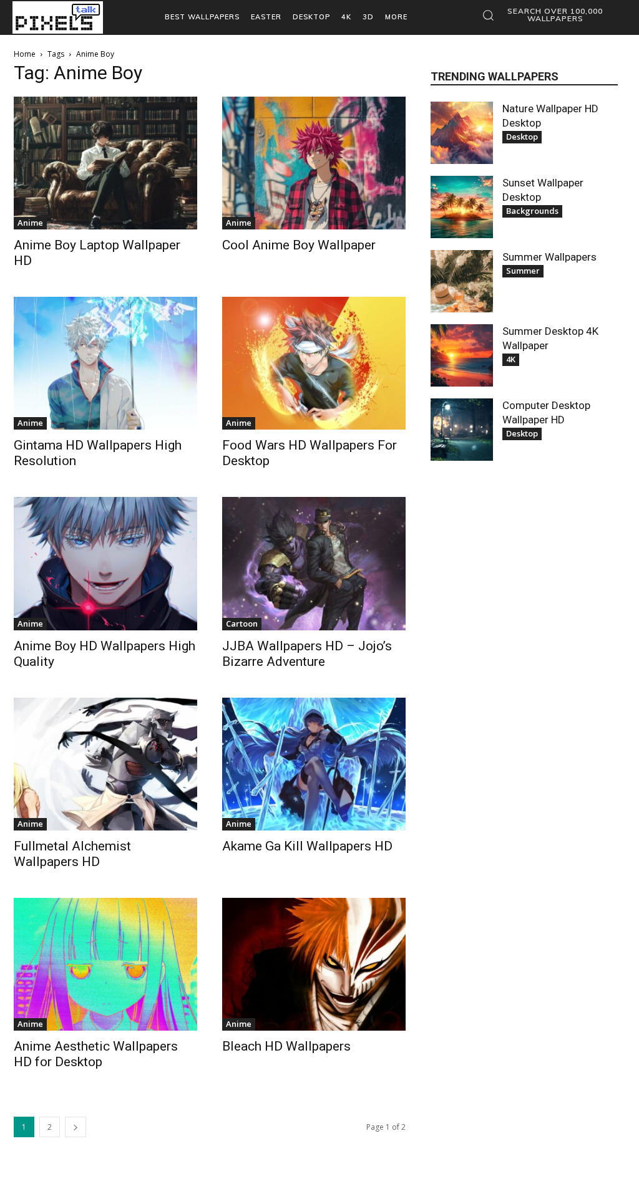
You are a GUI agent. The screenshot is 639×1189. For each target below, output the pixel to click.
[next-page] (75, 1127)
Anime (30, 222)
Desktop (522, 136)
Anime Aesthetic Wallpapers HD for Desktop (96, 1054)
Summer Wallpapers (549, 257)
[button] (546, 15)
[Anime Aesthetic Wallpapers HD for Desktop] (105, 964)
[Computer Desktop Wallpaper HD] (462, 429)
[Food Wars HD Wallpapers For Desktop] (314, 363)
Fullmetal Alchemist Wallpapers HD (72, 854)
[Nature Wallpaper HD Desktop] (462, 133)
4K (510, 359)
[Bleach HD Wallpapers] (314, 964)
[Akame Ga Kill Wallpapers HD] (314, 764)
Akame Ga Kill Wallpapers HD (307, 846)
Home (25, 54)
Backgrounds (532, 210)
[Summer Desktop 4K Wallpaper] (462, 355)
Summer (523, 270)
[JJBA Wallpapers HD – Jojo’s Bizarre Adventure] (314, 563)
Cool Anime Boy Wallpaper (299, 245)
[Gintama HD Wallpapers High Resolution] (105, 363)
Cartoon (242, 623)
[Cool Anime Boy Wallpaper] (314, 163)
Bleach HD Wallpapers (286, 1046)
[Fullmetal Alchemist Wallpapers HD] (105, 764)
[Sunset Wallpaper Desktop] (462, 207)
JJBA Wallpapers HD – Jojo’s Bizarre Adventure (307, 653)
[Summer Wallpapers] (462, 281)
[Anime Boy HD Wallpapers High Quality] (105, 563)
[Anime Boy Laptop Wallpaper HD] (105, 163)
